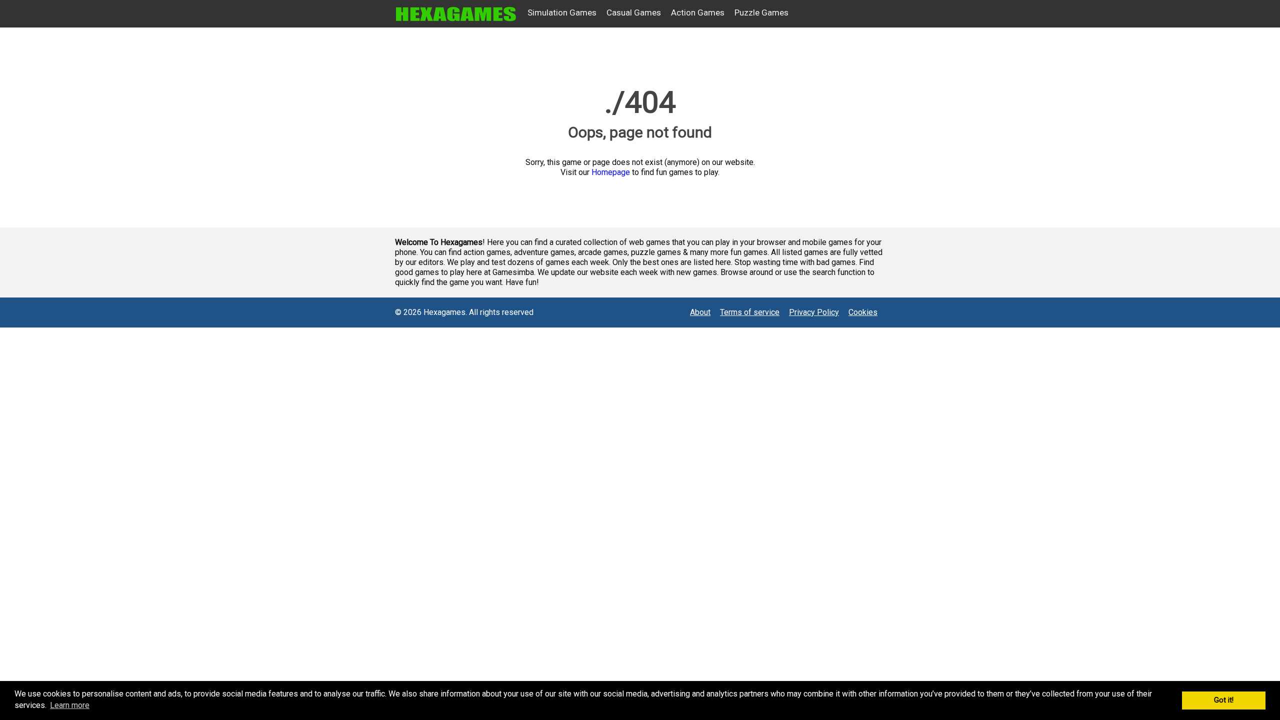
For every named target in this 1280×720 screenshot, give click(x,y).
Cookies (863, 312)
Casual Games (633, 13)
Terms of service (750, 312)
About (700, 312)
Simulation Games (562, 13)
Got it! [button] (1224, 700)
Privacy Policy (814, 312)
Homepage (611, 172)
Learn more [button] (70, 705)
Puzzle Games (761, 13)
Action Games (697, 13)
